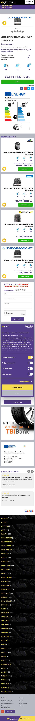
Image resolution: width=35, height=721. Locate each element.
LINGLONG (5, 613)
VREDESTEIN (6, 692)
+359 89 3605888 (7, 8)
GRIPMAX (5, 593)
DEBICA (4, 557)
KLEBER (4, 597)
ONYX (3, 644)
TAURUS (4, 676)
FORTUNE (5, 569)
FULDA (4, 573)
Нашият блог (10, 711)
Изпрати (17, 319)
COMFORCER (6, 546)
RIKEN (3, 660)
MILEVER (4, 632)
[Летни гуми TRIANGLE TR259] (17, 20)
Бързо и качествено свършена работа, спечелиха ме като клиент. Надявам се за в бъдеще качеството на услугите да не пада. (17, 480)
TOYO (3, 680)
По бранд (4, 697)
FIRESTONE (5, 565)
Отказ (17, 393)
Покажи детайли (23, 381)
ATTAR (3, 522)
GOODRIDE (5, 585)
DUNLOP (4, 561)
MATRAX (4, 625)
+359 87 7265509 (7, 6)
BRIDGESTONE (6, 542)
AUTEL (3, 530)
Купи (17, 82)
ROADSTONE (6, 664)
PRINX (3, 656)
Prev (28, 471)
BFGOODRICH (6, 538)
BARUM (4, 534)
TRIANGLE (5, 684)
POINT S (4, 652)
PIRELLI (4, 648)
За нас (21, 700)
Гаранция (21, 706)
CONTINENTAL (6, 550)
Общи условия (23, 703)
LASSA (3, 609)
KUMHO (4, 605)
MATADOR (5, 621)
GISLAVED (5, 581)
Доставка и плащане (7, 703)
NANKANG (5, 636)
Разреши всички (17, 387)
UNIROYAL (5, 688)
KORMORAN (6, 601)
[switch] (30, 363)
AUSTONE (5, 526)
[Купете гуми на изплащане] (17, 423)
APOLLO (4, 518)
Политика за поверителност (5, 706)
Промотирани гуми (6, 700)
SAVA (3, 668)
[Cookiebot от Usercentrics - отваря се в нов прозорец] (25, 326)
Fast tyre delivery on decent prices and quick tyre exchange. (16, 497)
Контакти (21, 697)
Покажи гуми (17, 402)
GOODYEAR (5, 589)
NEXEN (4, 640)
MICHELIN (5, 628)
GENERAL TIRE (6, 577)
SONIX (3, 672)
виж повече (25, 169)
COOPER (4, 554)
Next (32, 471)
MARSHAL (5, 617)
